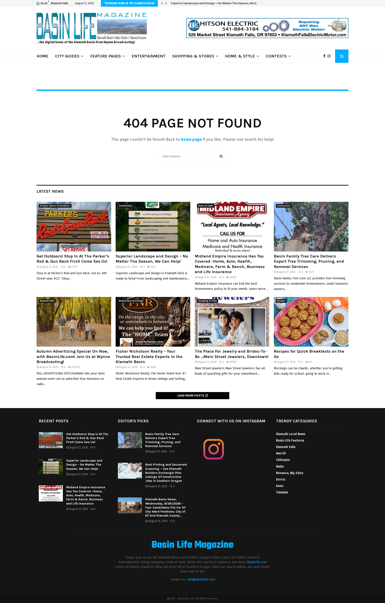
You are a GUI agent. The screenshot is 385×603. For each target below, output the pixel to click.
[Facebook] (325, 56)
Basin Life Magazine (192, 545)
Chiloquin (283, 460)
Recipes (281, 301)
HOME (42, 56)
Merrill (281, 453)
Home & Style (205, 205)
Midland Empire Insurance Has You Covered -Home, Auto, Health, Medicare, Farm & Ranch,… (234, 3)
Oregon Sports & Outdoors (55, 205)
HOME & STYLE (240, 56)
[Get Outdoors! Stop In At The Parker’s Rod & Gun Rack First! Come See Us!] (74, 226)
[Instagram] (330, 56)
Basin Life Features (290, 440)
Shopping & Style (207, 301)
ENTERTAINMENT (149, 56)
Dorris (280, 479)
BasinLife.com (256, 562)
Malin (280, 466)
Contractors (126, 205)
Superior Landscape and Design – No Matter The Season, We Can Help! (152, 259)
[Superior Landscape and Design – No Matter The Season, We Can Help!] (153, 226)
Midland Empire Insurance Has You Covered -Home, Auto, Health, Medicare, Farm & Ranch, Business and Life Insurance (230, 264)
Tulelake (282, 492)
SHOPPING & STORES (193, 56)
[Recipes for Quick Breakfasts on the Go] (311, 322)
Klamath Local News (290, 434)
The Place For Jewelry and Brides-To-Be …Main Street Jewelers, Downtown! (231, 354)
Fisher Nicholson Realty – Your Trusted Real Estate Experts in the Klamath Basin (149, 356)
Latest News (50, 191)
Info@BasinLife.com (201, 579)
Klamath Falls (47, 301)
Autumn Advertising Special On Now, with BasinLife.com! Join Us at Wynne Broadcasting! (73, 356)
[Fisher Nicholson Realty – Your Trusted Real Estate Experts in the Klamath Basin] (153, 322)
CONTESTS (276, 56)
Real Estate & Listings (131, 301)
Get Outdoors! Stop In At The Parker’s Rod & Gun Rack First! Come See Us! (73, 259)
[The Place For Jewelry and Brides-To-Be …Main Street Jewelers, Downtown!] (232, 322)
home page (191, 139)
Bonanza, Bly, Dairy (289, 473)
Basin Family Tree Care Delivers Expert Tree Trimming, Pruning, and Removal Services (309, 261)
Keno (279, 486)
